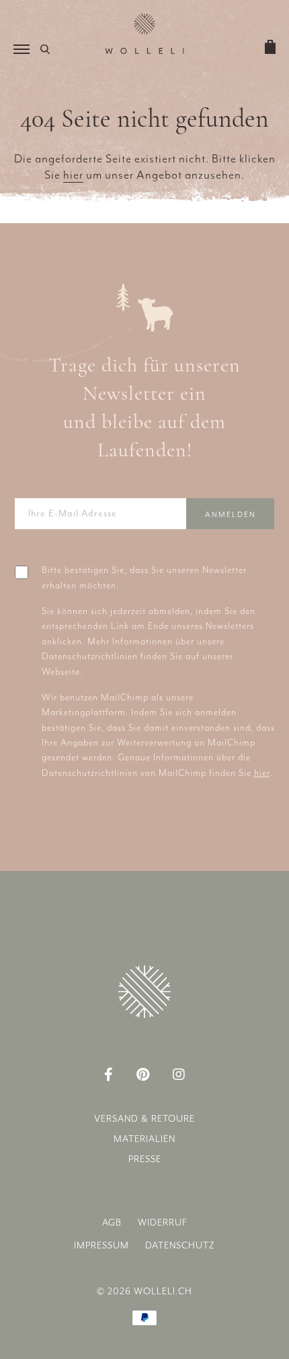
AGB (112, 1222)
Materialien (144, 1139)
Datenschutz (180, 1245)
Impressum (101, 1245)
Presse (144, 1159)
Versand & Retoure (144, 1118)
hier (73, 174)
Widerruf (163, 1222)
